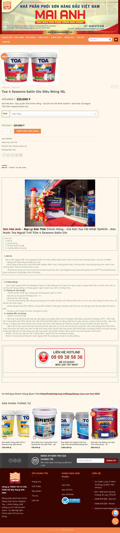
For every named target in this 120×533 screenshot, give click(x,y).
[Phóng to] (5, 82)
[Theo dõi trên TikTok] (19, 461)
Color (5, 113)
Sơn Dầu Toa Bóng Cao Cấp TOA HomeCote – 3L (102, 443)
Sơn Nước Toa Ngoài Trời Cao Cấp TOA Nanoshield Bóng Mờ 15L (74, 443)
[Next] (118, 430)
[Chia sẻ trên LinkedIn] (21, 155)
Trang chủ (7, 37)
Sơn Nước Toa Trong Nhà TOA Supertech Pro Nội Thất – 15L (44, 443)
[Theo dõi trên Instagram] (15, 461)
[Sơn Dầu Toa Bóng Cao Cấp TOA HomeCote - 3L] (104, 424)
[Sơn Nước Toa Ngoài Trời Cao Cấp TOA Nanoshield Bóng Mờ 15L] (75, 424)
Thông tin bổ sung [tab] (17, 167)
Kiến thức (43, 37)
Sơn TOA (16, 87)
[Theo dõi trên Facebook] (11, 461)
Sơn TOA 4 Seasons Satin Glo (16, 146)
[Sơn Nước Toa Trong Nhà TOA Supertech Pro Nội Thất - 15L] (45, 424)
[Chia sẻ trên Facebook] (4, 155)
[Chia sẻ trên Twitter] (8, 155)
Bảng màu (56, 37)
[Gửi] (110, 40)
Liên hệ (6, 42)
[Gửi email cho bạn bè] (12, 155)
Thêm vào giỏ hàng (27, 131)
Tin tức (80, 37)
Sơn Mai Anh (12, 229)
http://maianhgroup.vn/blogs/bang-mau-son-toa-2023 (70, 394)
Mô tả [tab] (4, 167)
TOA (13, 150)
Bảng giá (69, 37)
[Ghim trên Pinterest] (17, 155)
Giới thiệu (19, 37)
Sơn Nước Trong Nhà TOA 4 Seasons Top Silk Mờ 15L (13, 443)
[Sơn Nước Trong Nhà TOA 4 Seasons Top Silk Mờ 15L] (15, 424)
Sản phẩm (30, 37)
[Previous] (2, 430)
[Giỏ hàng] (116, 40)
